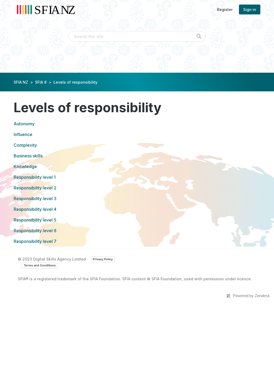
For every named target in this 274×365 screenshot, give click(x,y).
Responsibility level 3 (35, 198)
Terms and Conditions (40, 265)
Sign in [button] (249, 9)
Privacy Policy (103, 259)
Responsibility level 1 (35, 177)
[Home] (48, 9)
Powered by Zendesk (251, 295)
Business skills (28, 155)
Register (225, 9)
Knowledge (25, 166)
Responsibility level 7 (35, 241)
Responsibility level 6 (35, 230)
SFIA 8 (41, 82)
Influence (23, 134)
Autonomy (24, 123)
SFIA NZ (21, 82)
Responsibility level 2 (35, 188)
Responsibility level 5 (35, 220)
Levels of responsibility (75, 82)
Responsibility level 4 (35, 209)
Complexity (25, 145)
